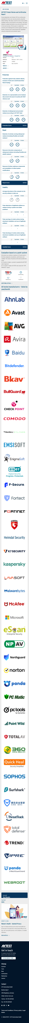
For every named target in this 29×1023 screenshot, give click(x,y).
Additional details (6, 283)
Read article (4, 935)
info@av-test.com (9, 996)
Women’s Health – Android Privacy (11, 924)
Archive (5, 68)
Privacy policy (18, 1010)
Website (5, 65)
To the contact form (8, 958)
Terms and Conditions (7, 1010)
